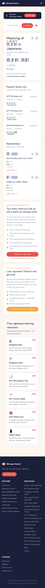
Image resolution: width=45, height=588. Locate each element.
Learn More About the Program (22, 309)
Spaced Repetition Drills (11, 492)
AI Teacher (6, 485)
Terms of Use (7, 568)
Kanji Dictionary (30, 525)
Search (28, 25)
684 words (10, 114)
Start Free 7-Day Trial (23, 254)
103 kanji (19, 99)
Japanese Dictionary (9, 495)
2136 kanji (18, 129)
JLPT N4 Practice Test (32, 541)
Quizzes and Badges (9, 498)
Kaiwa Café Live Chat (10, 508)
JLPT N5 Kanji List (30, 515)
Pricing (26, 551)
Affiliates (5, 564)
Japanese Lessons (8, 489)
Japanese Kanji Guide (32, 506)
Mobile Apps (28, 528)
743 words (10, 99)
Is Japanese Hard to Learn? (31, 493)
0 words (9, 129)
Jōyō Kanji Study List (15, 125)
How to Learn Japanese (33, 485)
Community (6, 505)
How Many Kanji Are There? (31, 510)
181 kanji (19, 114)
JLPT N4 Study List (14, 111)
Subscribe (33, 97)
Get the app (30, 15)
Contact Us (6, 561)
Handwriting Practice (9, 502)
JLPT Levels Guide (31, 503)
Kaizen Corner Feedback (11, 511)
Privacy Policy (7, 571)
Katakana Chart (30, 535)
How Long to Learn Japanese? (31, 498)
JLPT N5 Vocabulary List (33, 518)
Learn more (10, 170)
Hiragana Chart (30, 531)
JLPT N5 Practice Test (32, 538)
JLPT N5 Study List (14, 96)
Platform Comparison (32, 544)
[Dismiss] (38, 15)
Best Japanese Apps (31, 489)
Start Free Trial (9, 474)
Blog (26, 548)
